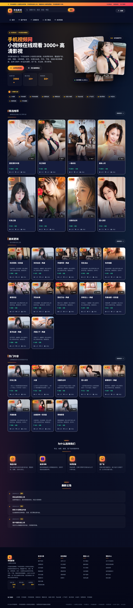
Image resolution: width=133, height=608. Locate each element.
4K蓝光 (112, 96)
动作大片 (63, 561)
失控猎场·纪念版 (16, 263)
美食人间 (102, 163)
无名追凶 (84, 263)
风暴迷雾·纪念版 (111, 297)
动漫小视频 (68, 96)
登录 (121, 11)
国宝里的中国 (14, 163)
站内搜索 (85, 571)
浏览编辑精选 (35, 68)
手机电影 (22, 96)
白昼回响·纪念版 (40, 415)
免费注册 (85, 578)
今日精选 (109, 4)
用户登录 (85, 574)
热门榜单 (122, 4)
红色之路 (12, 220)
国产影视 (40, 561)
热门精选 (85, 561)
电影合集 (40, 581)
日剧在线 (45, 96)
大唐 (40, 220)
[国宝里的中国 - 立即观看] (89, 54)
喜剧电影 (63, 574)
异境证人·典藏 (87, 297)
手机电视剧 (34, 96)
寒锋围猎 (60, 415)
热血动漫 (79, 96)
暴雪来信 (13, 297)
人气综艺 (90, 96)
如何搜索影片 (109, 571)
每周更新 (115, 4)
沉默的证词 (73, 220)
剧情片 (62, 578)
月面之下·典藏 (39, 332)
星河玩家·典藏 (15, 332)
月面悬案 (13, 415)
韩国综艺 (40, 578)
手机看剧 (23, 101)
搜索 (71, 10)
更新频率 (108, 568)
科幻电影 (63, 564)
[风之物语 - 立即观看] (111, 58)
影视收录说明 (109, 564)
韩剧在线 (56, 96)
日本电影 (40, 568)
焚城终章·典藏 (63, 263)
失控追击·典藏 (39, 263)
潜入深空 (102, 220)
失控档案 (108, 263)
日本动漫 (40, 574)
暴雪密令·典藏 (111, 380)
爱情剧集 (63, 568)
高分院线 (101, 96)
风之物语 (42, 163)
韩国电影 (40, 571)
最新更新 (85, 564)
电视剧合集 (41, 585)
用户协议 (108, 574)
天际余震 (37, 297)
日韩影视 (40, 564)
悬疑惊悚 (63, 571)
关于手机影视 (109, 561)
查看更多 (119, 113)
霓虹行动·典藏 (63, 297)
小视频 (12, 96)
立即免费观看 (17, 68)
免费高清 (12, 101)
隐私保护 (108, 578)
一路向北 (72, 163)
